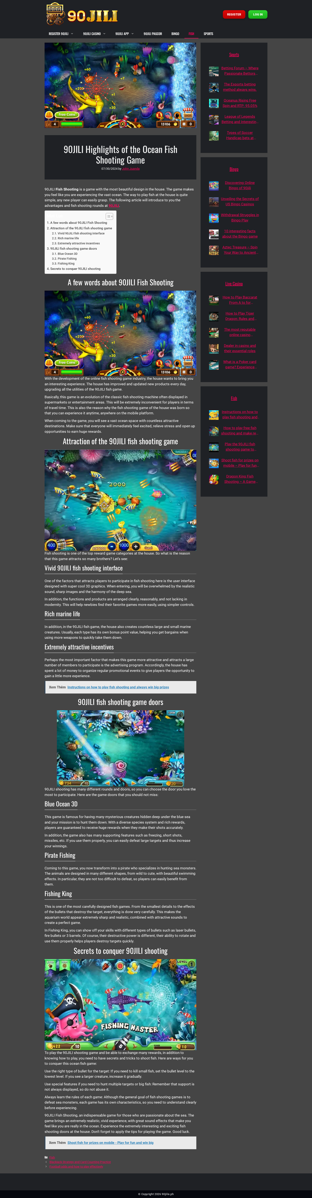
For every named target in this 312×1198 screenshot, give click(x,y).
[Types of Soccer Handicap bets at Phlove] (214, 136)
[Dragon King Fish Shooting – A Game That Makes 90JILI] (214, 479)
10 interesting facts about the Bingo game (240, 234)
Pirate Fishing (67, 258)
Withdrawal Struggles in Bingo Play (240, 218)
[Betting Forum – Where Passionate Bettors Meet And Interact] (214, 71)
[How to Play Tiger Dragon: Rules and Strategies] (214, 316)
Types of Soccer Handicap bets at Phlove (240, 135)
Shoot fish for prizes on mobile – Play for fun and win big (240, 463)
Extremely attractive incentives (79, 243)
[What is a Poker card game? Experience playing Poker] (214, 365)
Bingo (175, 33)
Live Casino (234, 283)
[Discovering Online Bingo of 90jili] (214, 186)
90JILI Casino (92, 33)
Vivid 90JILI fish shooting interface (81, 233)
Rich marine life (68, 238)
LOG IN (258, 14)
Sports (208, 33)
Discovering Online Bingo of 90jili (240, 185)
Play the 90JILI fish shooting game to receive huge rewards (240, 447)
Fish (191, 33)
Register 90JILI (58, 33)
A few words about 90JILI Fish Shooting (78, 223)
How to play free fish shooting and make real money (240, 431)
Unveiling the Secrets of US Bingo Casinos (240, 201)
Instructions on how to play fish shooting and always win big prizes (240, 415)
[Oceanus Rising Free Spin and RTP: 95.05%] (214, 103)
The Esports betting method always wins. (240, 87)
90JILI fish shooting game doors (73, 249)
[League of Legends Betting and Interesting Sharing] (214, 120)
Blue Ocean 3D (67, 253)
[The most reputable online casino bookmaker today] (214, 333)
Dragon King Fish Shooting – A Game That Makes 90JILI (240, 479)
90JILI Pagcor (153, 33)
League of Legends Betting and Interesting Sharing (240, 119)
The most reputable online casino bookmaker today (240, 332)
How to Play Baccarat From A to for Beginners (240, 300)
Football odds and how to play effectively (76, 1167)
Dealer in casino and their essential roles (240, 348)
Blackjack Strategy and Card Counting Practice (80, 1162)
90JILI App (122, 33)
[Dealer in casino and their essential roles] (214, 349)
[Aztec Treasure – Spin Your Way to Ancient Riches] (214, 250)
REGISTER (234, 14)
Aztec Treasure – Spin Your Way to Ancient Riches (239, 250)
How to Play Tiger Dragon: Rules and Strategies (239, 316)
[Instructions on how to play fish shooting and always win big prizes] (214, 415)
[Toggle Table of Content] (107, 216)
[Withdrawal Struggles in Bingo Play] (214, 218)
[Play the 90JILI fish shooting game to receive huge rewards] (214, 447)
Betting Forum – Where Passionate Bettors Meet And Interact (240, 71)
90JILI (114, 205)
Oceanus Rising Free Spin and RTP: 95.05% (240, 103)
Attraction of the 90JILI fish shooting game (81, 228)
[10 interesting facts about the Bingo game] (214, 234)
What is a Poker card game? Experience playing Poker (239, 365)
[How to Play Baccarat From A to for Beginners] (214, 300)
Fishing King (66, 263)
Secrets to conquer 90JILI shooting (75, 269)
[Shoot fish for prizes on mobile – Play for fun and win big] (214, 463)
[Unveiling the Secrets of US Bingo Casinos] (214, 202)
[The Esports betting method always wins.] (214, 87)
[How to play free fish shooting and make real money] (214, 431)
